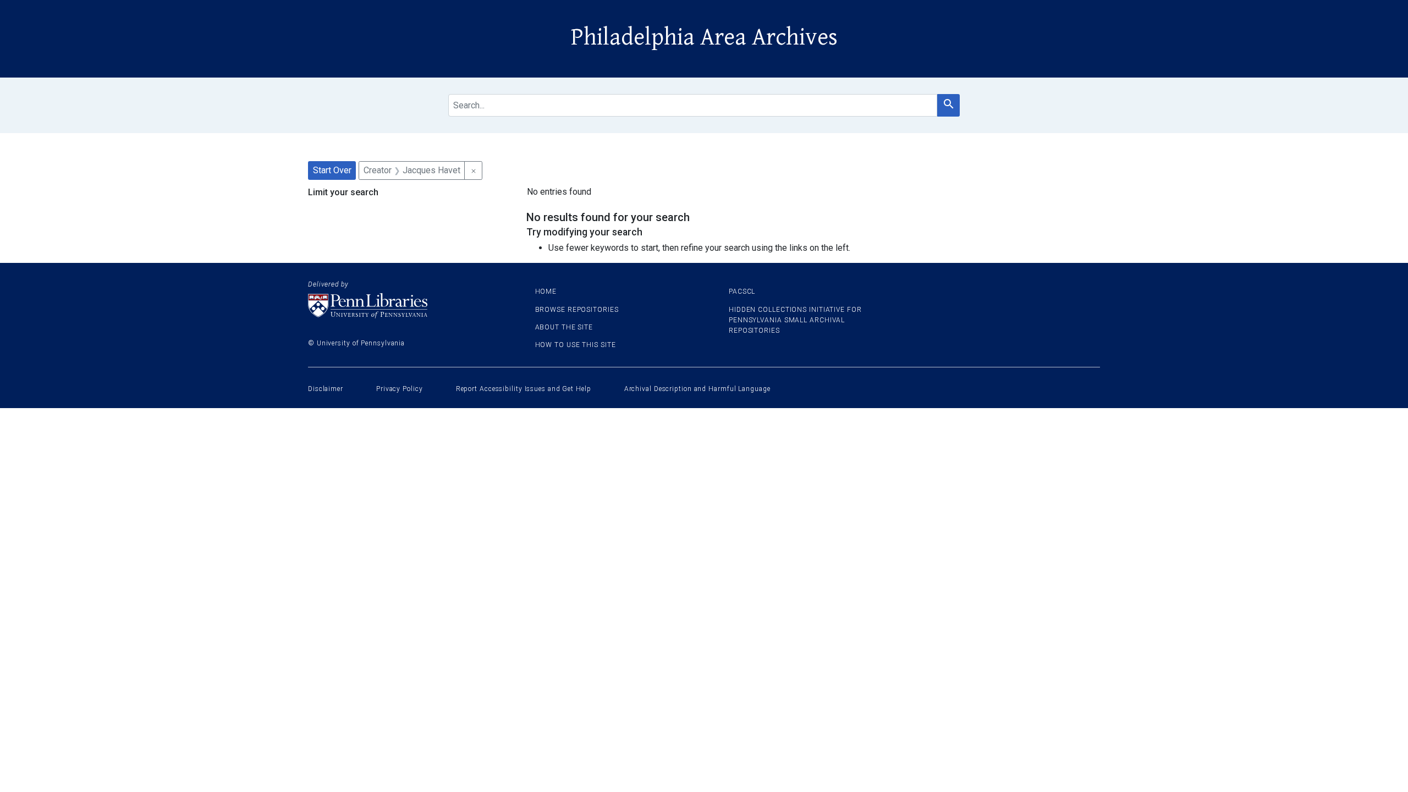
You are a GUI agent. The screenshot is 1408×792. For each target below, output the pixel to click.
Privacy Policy (399, 389)
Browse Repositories (577, 310)
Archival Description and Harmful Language (697, 389)
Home (546, 291)
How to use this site (575, 345)
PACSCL (742, 291)
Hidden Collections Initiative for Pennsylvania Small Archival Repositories (795, 320)
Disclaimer (325, 389)
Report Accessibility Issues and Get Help (523, 389)
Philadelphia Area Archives (704, 37)
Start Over (332, 170)
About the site (564, 327)
